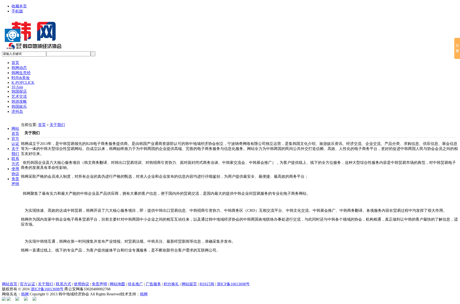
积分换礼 (171, 284)
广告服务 (153, 284)
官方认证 (27, 284)
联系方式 (63, 284)
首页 (42, 125)
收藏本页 (19, 6)
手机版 (17, 11)
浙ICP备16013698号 (233, 284)
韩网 (25, 294)
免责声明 (99, 284)
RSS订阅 (207, 284)
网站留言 (189, 284)
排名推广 (135, 284)
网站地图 (117, 284)
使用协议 (81, 284)
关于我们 (57, 125)
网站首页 (9, 284)
